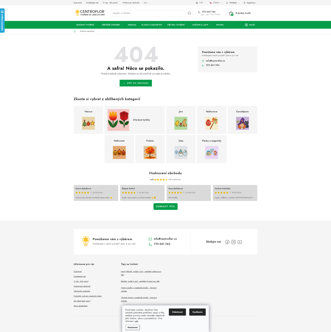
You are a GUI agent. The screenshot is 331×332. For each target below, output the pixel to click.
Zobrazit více (165, 206)
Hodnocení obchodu (131, 2)
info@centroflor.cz (215, 60)
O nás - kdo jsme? (110, 2)
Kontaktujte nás (92, 2)
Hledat (189, 13)
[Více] (249, 25)
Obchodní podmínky (82, 291)
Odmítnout (177, 312)
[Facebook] (227, 242)
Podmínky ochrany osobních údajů (88, 296)
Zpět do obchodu (138, 83)
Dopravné (78, 2)
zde (136, 321)
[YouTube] (240, 242)
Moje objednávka (81, 306)
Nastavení (133, 327)
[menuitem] (86, 25)
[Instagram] (233, 242)
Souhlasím (197, 312)
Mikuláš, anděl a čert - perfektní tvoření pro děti (140, 281)
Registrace (251, 2)
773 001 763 (208, 12)
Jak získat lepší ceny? (82, 301)
